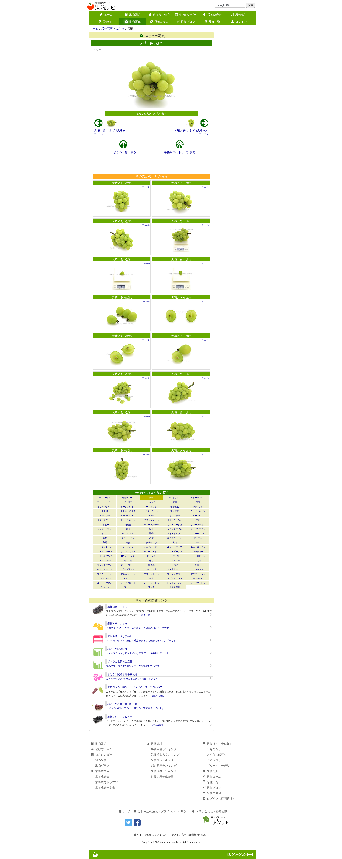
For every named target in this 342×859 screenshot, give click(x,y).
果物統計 (241, 14)
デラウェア (198, 542)
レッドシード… (151, 582)
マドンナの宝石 (174, 573)
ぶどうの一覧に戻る (123, 152)
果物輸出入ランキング (165, 754)
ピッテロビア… (198, 555)
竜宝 (151, 578)
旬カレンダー (187, 14)
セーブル (198, 537)
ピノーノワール (104, 560)
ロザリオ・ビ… (104, 587)
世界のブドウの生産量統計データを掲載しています (132, 666)
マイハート (151, 569)
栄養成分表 (214, 14)
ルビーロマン (198, 578)
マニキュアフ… (198, 573)
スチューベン (128, 537)
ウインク (151, 501)
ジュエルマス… (128, 533)
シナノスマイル (174, 528)
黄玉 (198, 501)
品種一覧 (214, 22)
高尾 (105, 542)
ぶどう (120, 28)
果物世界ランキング (164, 771)
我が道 (151, 587)
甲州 (198, 519)
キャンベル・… (128, 515)
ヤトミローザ (104, 578)
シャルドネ (104, 533)
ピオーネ (174, 555)
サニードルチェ (151, 524)
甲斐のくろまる (128, 510)
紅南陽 (175, 564)
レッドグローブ (128, 582)
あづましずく (174, 497)
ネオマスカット (128, 551)
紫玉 (151, 528)
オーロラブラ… (151, 506)
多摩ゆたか (151, 542)
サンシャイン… (104, 528)
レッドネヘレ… (198, 582)
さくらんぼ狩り (217, 754)
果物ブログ (188, 22)
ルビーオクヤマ (174, 578)
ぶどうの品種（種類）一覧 (122, 704)
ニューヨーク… (198, 546)
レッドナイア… (174, 582)
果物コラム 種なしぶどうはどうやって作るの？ (134, 687)
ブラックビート (128, 564)
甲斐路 (105, 510)
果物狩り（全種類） (219, 743)
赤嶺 (151, 537)
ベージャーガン (104, 569)
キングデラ (174, 515)
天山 (175, 542)
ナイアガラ (128, 546)
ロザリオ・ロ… (128, 587)
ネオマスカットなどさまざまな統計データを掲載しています (137, 653)
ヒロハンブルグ (104, 555)
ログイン (241, 22)
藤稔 (151, 560)
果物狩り (108, 22)
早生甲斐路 (174, 587)
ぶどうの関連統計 (117, 649)
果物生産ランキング (164, 749)
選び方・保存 (161, 14)
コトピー (104, 524)
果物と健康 (214, 793)
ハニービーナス (174, 551)
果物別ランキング (162, 760)
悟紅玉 (128, 524)
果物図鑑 (135, 14)
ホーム (108, 14)
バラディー (198, 551)
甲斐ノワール (151, 510)
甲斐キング (198, 506)
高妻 (128, 542)
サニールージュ (174, 524)
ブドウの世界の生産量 (119, 661)
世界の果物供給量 (162, 776)
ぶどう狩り (214, 760)
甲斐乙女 (174, 506)
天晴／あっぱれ (122, 183)
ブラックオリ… (104, 564)
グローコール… (174, 519)
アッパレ (98, 133)
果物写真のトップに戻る (179, 152)
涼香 (105, 537)
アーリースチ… (104, 501)
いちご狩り (214, 749)
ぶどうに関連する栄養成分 (122, 674)
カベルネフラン (104, 515)
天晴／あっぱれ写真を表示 (111, 130)
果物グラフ (102, 765)
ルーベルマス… (104, 582)
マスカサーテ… (174, 569)
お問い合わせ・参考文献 (211, 811)
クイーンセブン (198, 515)
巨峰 (151, 515)
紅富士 (198, 564)
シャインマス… (198, 528)
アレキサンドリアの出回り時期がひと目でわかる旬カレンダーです (141, 640)
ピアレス (151, 555)
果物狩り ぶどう (117, 623)
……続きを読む (145, 615)
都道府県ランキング (164, 765)
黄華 (175, 501)
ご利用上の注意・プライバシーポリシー (163, 811)
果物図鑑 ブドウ (117, 606)
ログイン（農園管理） (221, 798)
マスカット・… (198, 569)
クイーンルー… (128, 519)
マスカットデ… (104, 573)
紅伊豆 (151, 564)
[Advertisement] (151, 164)
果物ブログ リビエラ (119, 716)
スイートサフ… (174, 533)
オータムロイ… (128, 506)
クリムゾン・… (151, 519)
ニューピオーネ (174, 546)
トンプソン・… (104, 546)
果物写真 (135, 22)
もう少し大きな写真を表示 (151, 113)
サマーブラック (198, 524)
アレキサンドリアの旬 (119, 636)
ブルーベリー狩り (218, 765)
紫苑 (128, 528)
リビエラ (128, 578)
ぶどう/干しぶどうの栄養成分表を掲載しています (132, 678)
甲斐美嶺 (174, 510)
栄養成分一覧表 (105, 787)
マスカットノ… (128, 573)
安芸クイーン (128, 497)
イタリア (128, 501)
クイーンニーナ (104, 519)
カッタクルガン (198, 510)
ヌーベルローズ (104, 551)
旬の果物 (101, 760)
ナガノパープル (151, 546)
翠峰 (151, 533)
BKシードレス (128, 555)
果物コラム (161, 22)
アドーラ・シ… (198, 497)
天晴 (151, 497)
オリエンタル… (104, 506)
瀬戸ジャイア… (174, 537)
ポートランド (128, 569)
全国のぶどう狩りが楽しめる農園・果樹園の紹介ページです (137, 628)
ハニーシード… (151, 551)
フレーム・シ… (174, 560)
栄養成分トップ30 (106, 782)
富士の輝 (128, 560)
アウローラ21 (104, 497)
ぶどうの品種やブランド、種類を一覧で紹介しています (135, 708)
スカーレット (198, 533)
